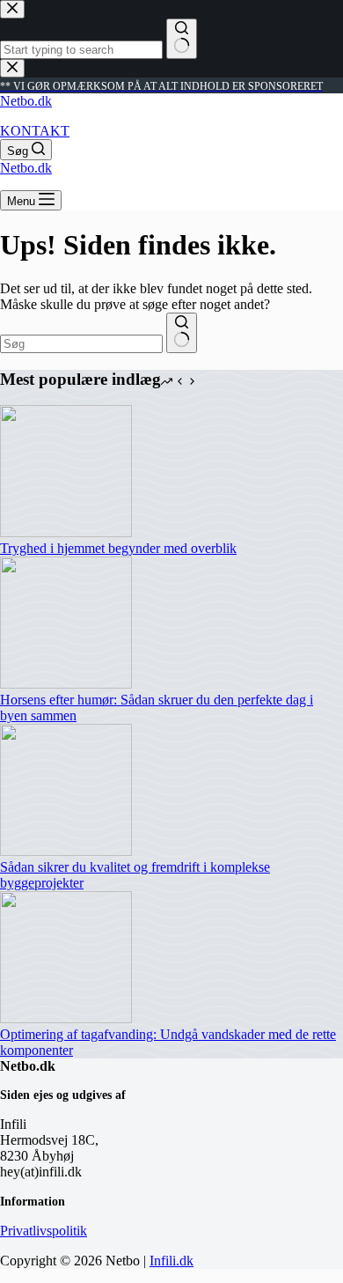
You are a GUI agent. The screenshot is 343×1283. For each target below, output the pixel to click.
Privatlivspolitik (43, 1230)
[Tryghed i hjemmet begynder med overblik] (66, 532)
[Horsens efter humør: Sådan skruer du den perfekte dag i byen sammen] (66, 683)
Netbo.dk (26, 100)
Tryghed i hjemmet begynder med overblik (118, 548)
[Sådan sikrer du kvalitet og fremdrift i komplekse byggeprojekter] (66, 851)
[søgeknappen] (181, 333)
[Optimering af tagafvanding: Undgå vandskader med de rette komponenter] (66, 1018)
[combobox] (81, 344)
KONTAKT (34, 130)
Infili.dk (171, 1260)
